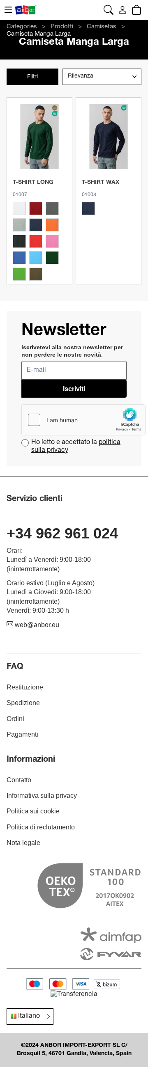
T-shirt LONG (33, 182)
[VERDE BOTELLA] (52, 257)
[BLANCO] (19, 208)
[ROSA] (52, 241)
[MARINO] (35, 224)
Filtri (32, 77)
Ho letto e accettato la (75, 447)
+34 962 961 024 (62, 533)
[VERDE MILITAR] (35, 274)
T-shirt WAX (100, 182)
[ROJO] (35, 241)
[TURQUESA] (35, 257)
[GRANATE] (35, 208)
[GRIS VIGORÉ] (19, 224)
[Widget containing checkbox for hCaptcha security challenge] (83, 419)
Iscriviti (74, 388)
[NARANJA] (52, 224)
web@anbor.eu (36, 624)
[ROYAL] (19, 257)
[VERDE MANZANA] (19, 274)
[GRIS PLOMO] (52, 208)
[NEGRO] (19, 241)
